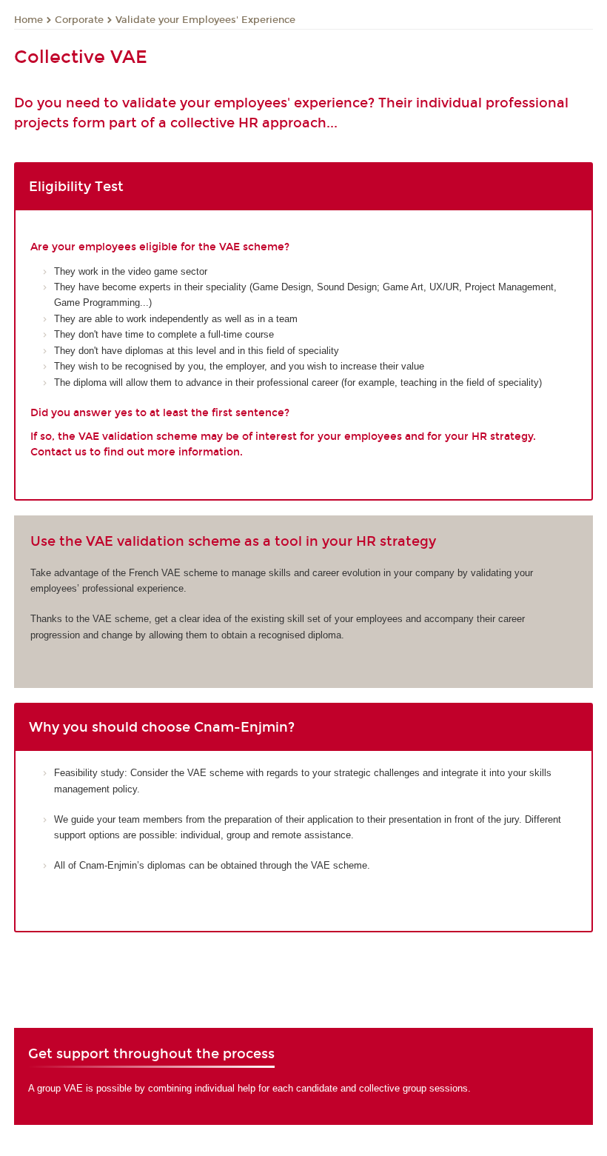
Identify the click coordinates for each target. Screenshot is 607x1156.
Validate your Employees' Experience (205, 20)
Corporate (79, 20)
